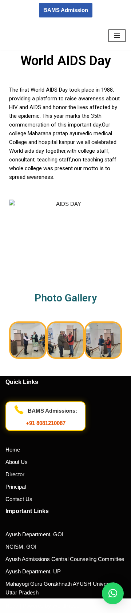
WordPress (65, 605)
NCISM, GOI (20, 547)
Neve (11, 605)
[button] (17, 341)
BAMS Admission (65, 10)
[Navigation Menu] (117, 35)
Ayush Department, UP (33, 571)
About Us (16, 462)
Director (14, 474)
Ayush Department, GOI (34, 534)
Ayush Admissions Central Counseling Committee (64, 559)
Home (12, 449)
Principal (15, 487)
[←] (27, 35)
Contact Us (18, 499)
